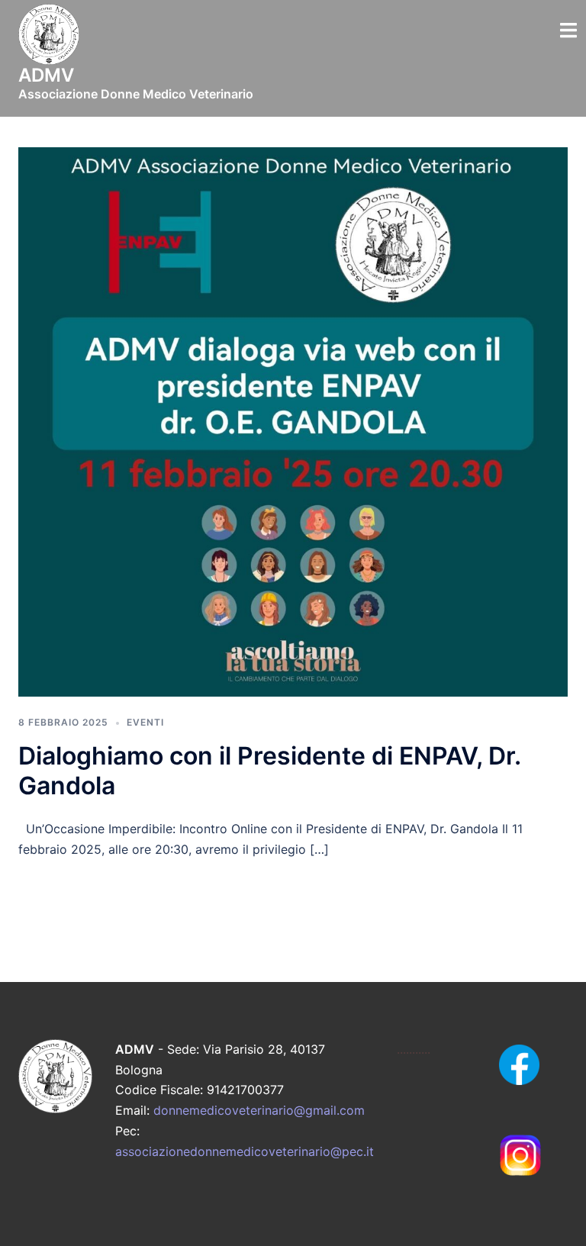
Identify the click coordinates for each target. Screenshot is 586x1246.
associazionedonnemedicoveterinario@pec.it (244, 1151)
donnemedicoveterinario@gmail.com (259, 1110)
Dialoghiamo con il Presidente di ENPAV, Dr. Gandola (269, 770)
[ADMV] (48, 39)
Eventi (145, 722)
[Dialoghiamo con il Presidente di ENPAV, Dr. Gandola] (293, 420)
